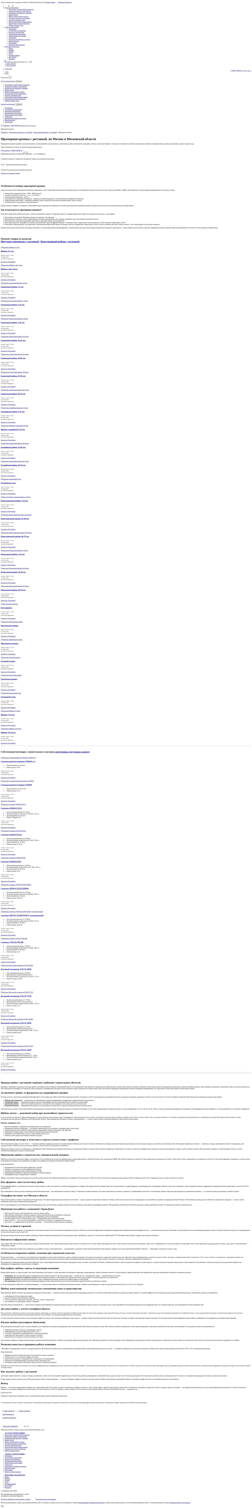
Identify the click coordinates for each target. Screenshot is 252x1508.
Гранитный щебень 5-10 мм (12, 305)
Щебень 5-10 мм (8, 715)
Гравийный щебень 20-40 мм (13, 447)
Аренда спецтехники (12, 27)
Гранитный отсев (8, 697)
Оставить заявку (49, 2)
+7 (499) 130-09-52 (10, 64)
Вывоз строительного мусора (18, 16)
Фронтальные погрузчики (17, 36)
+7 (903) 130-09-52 (10, 65)
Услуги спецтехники (12, 8)
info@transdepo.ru (8, 1414)
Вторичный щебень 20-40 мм (13, 572)
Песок (11, 48)
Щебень (11, 50)
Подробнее (11, 262)
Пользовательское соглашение (46, 1499)
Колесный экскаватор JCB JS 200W (16, 969)
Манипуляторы (14, 41)
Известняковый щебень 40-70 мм (15, 536)
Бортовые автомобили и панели (19, 39)
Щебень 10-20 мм (8, 733)
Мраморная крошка (9, 643)
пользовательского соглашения (179, 1502)
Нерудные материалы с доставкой (20, 132)
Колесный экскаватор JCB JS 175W (16, 996)
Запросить (4, 262)
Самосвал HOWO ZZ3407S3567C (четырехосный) (22, 915)
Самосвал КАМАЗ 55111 (11, 808)
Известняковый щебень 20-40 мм (15, 519)
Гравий (11, 52)
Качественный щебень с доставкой (45, 132)
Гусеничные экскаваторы (17, 31)
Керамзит (12, 59)
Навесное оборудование (17, 45)
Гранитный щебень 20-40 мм (13, 358)
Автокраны (12, 29)
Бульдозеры (12, 43)
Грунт (11, 54)
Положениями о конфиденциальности (91, 1502)
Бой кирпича (6, 608)
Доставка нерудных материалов (19, 18)
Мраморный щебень (9, 626)
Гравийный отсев (8, 483)
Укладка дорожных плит (17, 20)
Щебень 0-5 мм (7, 251)
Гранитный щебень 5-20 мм (12, 323)
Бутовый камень (14, 55)
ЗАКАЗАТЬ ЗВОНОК (10, 1426)
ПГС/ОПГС (13, 57)
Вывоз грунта (13, 15)
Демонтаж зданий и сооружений (20, 11)
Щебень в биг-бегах (9, 269)
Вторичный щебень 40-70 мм (13, 590)
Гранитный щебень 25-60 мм (13, 376)
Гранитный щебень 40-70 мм (13, 394)
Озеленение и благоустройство (19, 23)
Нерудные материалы (12, 46)
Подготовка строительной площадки (21, 9)
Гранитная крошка (9, 679)
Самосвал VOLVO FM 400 (12, 942)
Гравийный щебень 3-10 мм (13, 412)
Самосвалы (12, 38)
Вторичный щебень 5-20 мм (13, 554)
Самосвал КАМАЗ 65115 (11, 835)
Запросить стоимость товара (10, 173)
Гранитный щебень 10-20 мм (13, 340)
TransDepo (4, 132)
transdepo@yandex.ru (65, 2)
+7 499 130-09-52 (15, 125)
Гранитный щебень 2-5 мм (12, 287)
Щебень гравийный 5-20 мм (13, 430)
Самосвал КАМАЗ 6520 (11, 862)
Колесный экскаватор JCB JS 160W (16, 1023)
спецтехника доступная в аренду (72, 752)
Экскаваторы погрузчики (17, 34)
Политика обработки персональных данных (15, 1499)
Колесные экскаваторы (16, 32)
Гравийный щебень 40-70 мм (13, 465)
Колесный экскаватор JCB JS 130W (16, 1050)
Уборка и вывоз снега (16, 25)
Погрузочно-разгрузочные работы (20, 22)
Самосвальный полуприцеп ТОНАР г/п (18, 761)
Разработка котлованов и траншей (20, 13)
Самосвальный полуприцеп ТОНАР (16, 785)
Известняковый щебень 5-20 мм (14, 501)
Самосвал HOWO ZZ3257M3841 (15, 888)
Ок (2, 1506)
